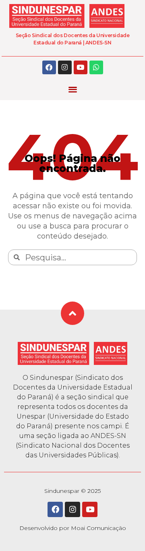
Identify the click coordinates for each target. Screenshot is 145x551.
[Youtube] (80, 67)
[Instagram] (65, 67)
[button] (73, 89)
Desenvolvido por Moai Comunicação (72, 528)
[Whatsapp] (96, 67)
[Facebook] (49, 67)
